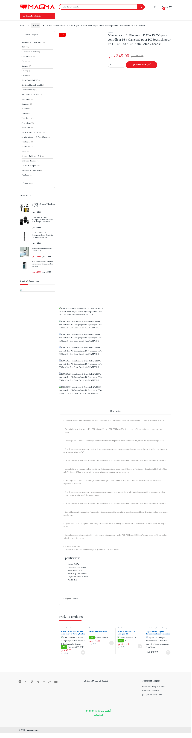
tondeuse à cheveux (30, 161)
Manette (36, 25)
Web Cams (26, 175)
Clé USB (26, 76)
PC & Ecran (27, 109)
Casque (26, 61)
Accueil (22, 25)
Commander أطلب (143, 65)
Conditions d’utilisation (150, 691)
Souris (153, 628)
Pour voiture (28, 123)
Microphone (27, 99)
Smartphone (27, 142)
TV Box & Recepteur (31, 166)
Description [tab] (115, 411)
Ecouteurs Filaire (29, 90)
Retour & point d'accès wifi (33, 132)
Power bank (27, 128)
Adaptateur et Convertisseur (33, 42)
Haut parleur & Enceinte (32, 94)
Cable (25, 47)
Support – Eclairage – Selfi (33, 156)
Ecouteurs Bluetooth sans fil (33, 85)
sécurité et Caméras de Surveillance (36, 137)
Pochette (26, 113)
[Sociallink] (20, 681)
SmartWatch (27, 147)
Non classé (27, 104)
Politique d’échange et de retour (153, 687)
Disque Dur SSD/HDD (31, 80)
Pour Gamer (70, 628)
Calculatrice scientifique (31, 52)
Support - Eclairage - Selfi (157, 629)
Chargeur (26, 66)
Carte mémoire (28, 57)
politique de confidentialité (152, 695)
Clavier (26, 71)
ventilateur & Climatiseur (32, 170)
